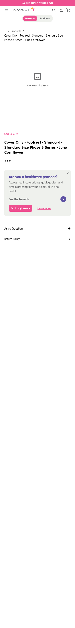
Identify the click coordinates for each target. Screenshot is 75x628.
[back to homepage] (23, 9)
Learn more (44, 208)
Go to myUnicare (20, 208)
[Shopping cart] (68, 10)
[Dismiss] (67, 173)
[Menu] (6, 10)
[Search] (54, 10)
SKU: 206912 (11, 134)
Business (45, 18)
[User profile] (61, 10)
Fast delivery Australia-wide (39, 2)
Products (16, 31)
